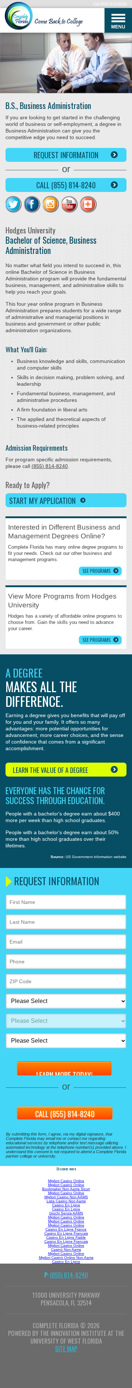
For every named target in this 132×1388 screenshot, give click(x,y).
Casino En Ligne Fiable (66, 1237)
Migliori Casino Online (66, 1181)
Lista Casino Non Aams (66, 1201)
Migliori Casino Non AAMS (66, 1197)
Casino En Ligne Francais (66, 1233)
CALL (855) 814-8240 (66, 184)
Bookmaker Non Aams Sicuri (66, 1189)
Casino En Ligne (66, 1205)
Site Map (66, 1348)
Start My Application (42, 500)
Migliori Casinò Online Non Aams (66, 1258)
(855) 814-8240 (113, 3)
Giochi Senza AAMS (66, 1213)
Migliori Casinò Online (66, 1185)
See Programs (96, 570)
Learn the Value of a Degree (50, 770)
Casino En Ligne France (66, 1229)
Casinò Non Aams (66, 1249)
